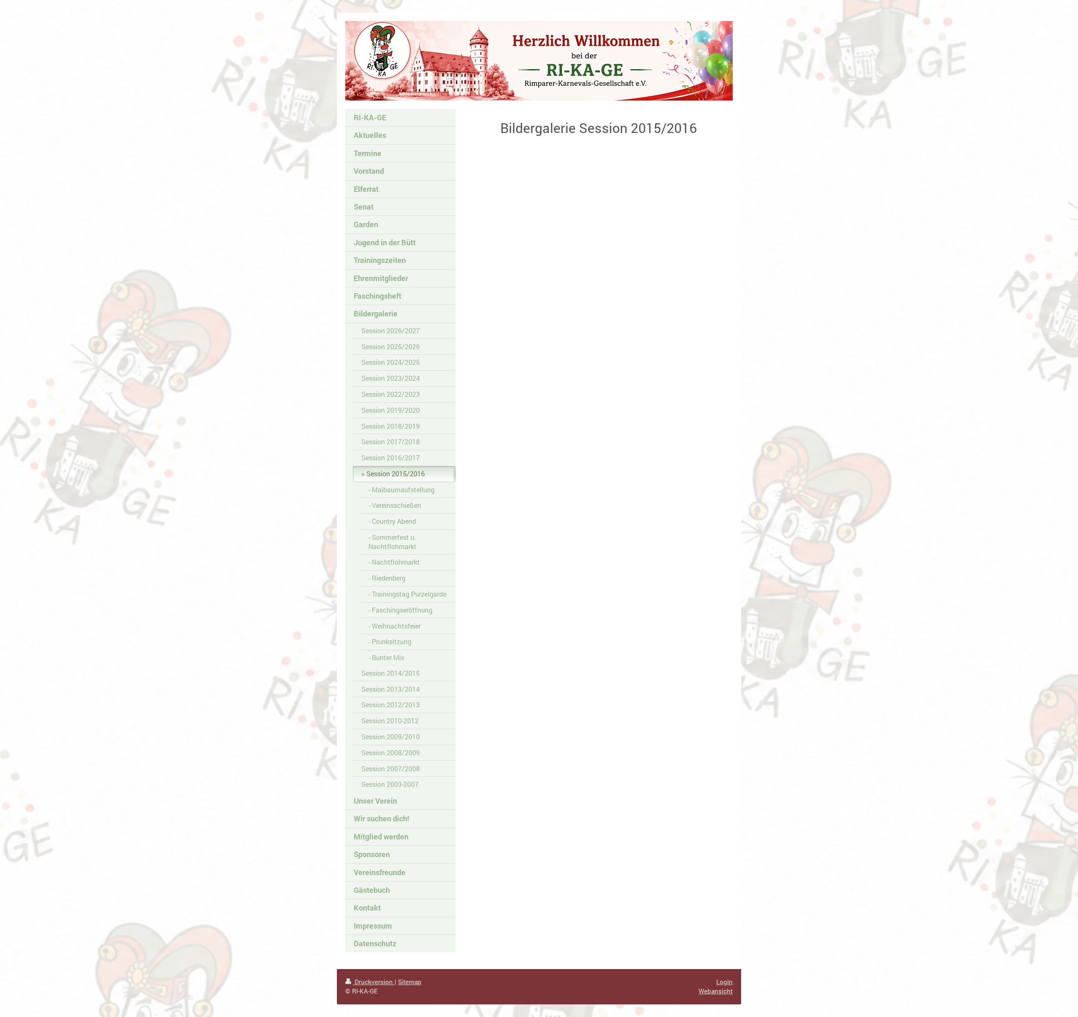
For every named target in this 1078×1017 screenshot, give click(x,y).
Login (724, 981)
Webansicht (716, 991)
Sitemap (410, 981)
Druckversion (374, 981)
